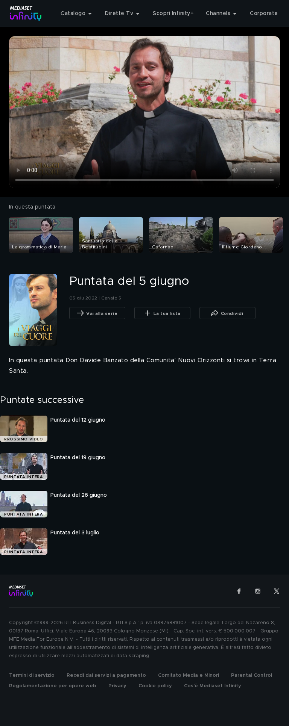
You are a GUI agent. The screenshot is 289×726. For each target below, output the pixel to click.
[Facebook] (239, 591)
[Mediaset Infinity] (26, 13)
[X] (276, 591)
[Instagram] (257, 591)
